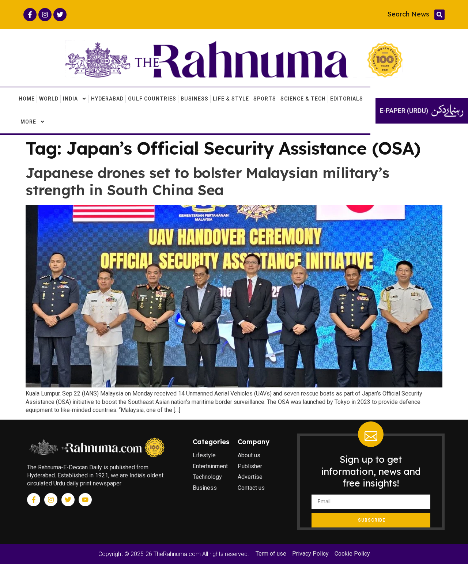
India (70, 99)
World (48, 99)
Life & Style (231, 99)
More (28, 122)
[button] (439, 15)
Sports (264, 99)
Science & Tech (303, 99)
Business (194, 99)
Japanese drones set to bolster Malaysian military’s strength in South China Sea (207, 181)
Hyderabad (107, 99)
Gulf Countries (152, 99)
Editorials (346, 99)
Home (27, 99)
